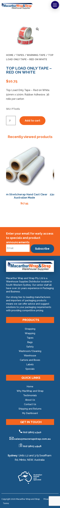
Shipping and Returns (30, 408)
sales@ (32, 438)
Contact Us (30, 404)
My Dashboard (30, 413)
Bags (30, 342)
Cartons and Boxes (30, 360)
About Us (30, 400)
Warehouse (30, 355)
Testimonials (30, 395)
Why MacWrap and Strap (30, 391)
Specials (30, 369)
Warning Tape (36, 55)
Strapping (30, 329)
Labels (30, 364)
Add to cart (32, 120)
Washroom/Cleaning (30, 351)
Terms (6, 503)
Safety (30, 346)
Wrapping (30, 333)
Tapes (20, 55)
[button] (55, 5)
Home (9, 55)
